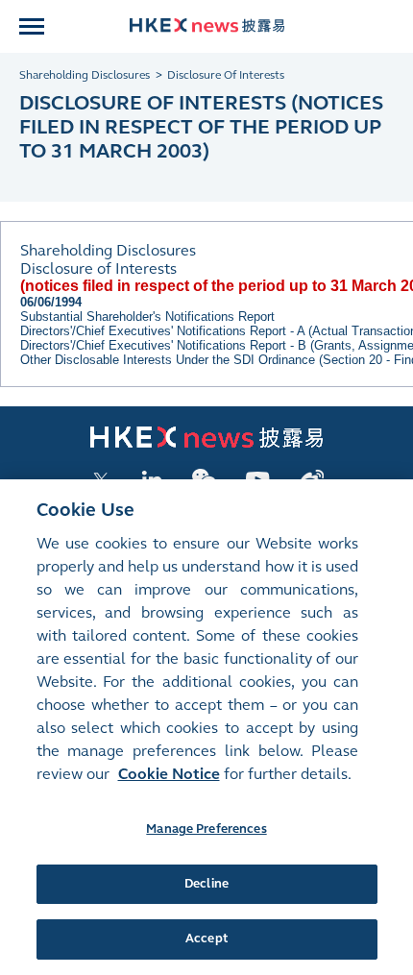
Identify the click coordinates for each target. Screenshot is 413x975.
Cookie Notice (169, 774)
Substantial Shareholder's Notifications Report (147, 316)
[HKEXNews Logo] (207, 25)
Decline (206, 883)
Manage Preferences (206, 829)
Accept (206, 938)
